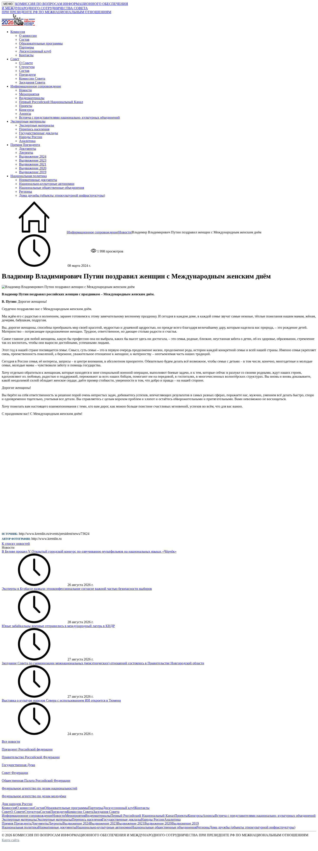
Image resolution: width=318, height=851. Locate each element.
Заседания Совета (32, 82)
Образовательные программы (41, 43)
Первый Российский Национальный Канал (51, 102)
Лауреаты (26, 152)
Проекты (25, 106)
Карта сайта (10, 840)
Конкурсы (26, 110)
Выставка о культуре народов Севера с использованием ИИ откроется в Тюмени (61, 700)
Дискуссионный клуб (35, 51)
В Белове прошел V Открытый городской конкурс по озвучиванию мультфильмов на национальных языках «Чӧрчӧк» (89, 551)
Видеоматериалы (31, 98)
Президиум (27, 74)
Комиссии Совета (32, 78)
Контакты (26, 55)
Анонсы (25, 113)
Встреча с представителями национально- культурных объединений (69, 117)
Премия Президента (16, 823)
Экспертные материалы (36, 125)
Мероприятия (29, 94)
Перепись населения (34, 129)
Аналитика (27, 141)
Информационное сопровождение (92, 232)
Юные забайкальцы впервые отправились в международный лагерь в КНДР (58, 626)
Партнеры (26, 47)
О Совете (26, 63)
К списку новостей (16, 543)
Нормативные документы (38, 180)
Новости (25, 90)
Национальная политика (20, 827)
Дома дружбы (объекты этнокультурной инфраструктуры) (62, 195)
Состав (24, 39)
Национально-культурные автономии (46, 184)
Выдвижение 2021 (32, 164)
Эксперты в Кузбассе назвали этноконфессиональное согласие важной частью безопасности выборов (77, 589)
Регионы (25, 191)
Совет (6, 812)
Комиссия (9, 808)
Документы (27, 148)
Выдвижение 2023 (32, 160)
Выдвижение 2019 (32, 172)
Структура (27, 67)
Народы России (30, 137)
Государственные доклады (38, 133)
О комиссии (28, 35)
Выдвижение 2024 (32, 156)
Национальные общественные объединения (51, 187)
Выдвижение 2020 (32, 168)
